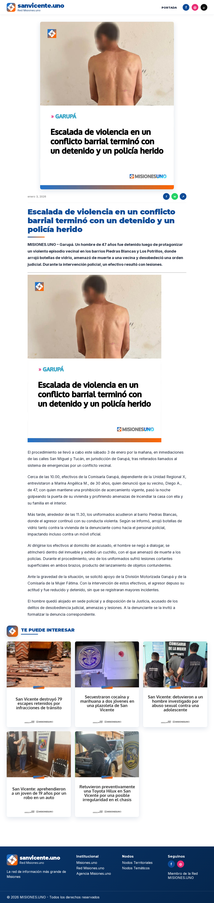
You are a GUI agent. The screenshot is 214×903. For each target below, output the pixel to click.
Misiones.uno (86, 862)
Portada (169, 7)
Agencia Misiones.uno (93, 873)
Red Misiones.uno (90, 868)
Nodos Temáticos (136, 868)
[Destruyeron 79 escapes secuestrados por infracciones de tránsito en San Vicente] (39, 684)
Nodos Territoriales (137, 862)
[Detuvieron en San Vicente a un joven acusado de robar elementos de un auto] (39, 774)
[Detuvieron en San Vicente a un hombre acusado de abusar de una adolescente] (175, 684)
